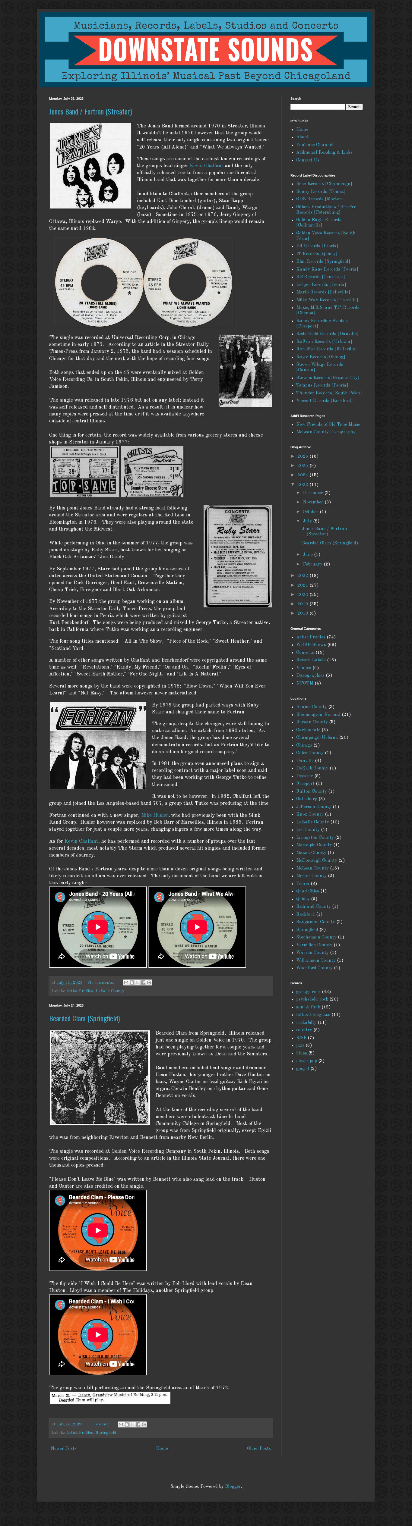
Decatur (304, 776)
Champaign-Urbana (317, 737)
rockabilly (306, 1022)
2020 (303, 595)
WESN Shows (311, 645)
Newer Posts (64, 1448)
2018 (303, 613)
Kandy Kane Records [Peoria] (327, 269)
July (308, 521)
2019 (303, 604)
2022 (303, 576)
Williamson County (316, 960)
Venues (303, 668)
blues (301, 1053)
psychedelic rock (312, 999)
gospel (302, 1069)
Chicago (304, 745)
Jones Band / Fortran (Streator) (90, 111)
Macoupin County (314, 845)
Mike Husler (154, 815)
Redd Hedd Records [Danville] (327, 334)
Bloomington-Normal (318, 715)
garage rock (308, 992)
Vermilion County (314, 945)
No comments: (101, 983)
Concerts (305, 652)
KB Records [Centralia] (320, 277)
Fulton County (311, 791)
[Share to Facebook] (143, 982)
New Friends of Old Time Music (328, 424)
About (302, 137)
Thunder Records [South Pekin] (329, 393)
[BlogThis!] (132, 982)
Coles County (310, 753)
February (313, 564)
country (304, 1030)
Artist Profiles (79, 991)
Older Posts (259, 1448)
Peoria (302, 884)
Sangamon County (315, 922)
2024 (303, 475)
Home (162, 1448)
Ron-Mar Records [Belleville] (326, 349)
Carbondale (308, 730)
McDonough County (316, 860)
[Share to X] (138, 982)
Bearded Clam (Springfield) (84, 1018)
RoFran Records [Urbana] (324, 342)
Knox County (310, 814)
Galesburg (306, 799)
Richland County (313, 906)
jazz (300, 1045)
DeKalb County (312, 768)
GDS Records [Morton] (320, 199)
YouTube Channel (315, 145)
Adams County (311, 707)
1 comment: (99, 1424)
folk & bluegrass (313, 1015)
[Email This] (126, 982)
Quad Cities (307, 891)
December (313, 493)
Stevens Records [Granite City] (328, 378)
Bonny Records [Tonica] (321, 192)
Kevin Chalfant (206, 165)
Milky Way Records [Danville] (327, 300)
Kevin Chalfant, (82, 841)
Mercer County (311, 876)
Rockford (305, 914)
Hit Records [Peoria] (317, 246)
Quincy (303, 899)
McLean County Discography (326, 432)
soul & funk (308, 1007)
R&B (301, 1038)
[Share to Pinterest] (149, 982)
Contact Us (308, 160)
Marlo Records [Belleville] (323, 292)
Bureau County (312, 722)
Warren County (312, 953)
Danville (305, 761)
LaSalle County (110, 991)
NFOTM (304, 683)
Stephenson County (316, 937)
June (308, 555)
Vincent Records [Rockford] (324, 401)
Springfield (106, 1433)
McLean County (312, 868)
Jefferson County (313, 807)
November (314, 502)
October (311, 512)
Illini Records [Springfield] (323, 261)
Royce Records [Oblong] (320, 357)
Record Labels (311, 660)
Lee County (308, 830)
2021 (303, 585)
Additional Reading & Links (324, 152)
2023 (303, 485)
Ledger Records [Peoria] (321, 285)
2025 (303, 466)
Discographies (310, 675)
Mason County (311, 853)
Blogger (233, 1486)
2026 (303, 456)
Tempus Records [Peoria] (322, 385)
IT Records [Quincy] (317, 254)
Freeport (305, 784)
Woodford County (314, 968)
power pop (306, 1061)
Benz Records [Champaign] (324, 184)
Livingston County (315, 837)
